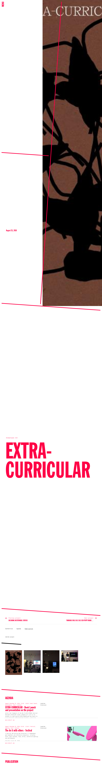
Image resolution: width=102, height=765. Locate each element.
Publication (29, 628)
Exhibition (9, 628)
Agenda (19, 628)
